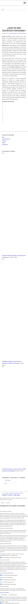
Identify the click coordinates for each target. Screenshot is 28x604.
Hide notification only (13, 594)
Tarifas (3, 142)
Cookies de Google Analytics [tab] (5, 543)
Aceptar (2, 502)
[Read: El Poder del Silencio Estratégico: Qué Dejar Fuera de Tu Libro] (3, 153)
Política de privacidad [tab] (4, 586)
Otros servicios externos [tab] (5, 559)
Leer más (8, 502)
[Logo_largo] (11, 3)
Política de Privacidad (4, 592)
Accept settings (4, 594)
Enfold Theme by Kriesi (19, 493)
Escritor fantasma (6, 139)
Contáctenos (5, 144)
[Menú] (24, 3)
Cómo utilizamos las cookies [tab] (5, 511)
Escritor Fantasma (13, 33)
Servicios (4, 140)
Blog (3, 137)
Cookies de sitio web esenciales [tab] (6, 528)
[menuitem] (24, 3)
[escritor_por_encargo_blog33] (14, 17)
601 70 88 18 (7, 480)
